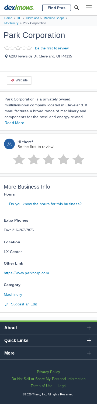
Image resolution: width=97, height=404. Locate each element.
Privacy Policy (48, 372)
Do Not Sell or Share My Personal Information (48, 379)
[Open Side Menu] (89, 7)
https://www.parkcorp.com (26, 273)
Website (22, 80)
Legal (62, 386)
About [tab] (10, 328)
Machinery (13, 294)
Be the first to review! (52, 48)
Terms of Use (41, 386)
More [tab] (9, 353)
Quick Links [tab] (16, 340)
